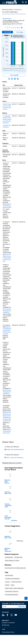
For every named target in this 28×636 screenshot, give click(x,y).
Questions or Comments (8, 622)
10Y (13, 27)
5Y (9, 27)
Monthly (7, 585)
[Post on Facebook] (12, 79)
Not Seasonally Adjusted (11, 594)
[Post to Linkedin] (18, 79)
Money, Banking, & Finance (12, 560)
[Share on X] (9, 79)
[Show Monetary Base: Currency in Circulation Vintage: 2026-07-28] (19, 35)
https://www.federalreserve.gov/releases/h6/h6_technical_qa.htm (7, 258)
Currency (7, 582)
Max (18, 27)
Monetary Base (9, 557)
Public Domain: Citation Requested (14, 588)
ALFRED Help (5, 625)
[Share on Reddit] (15, 79)
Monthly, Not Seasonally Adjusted (15, 449)
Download (19, 32)
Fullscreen (21, 71)
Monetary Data (18, 557)
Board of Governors (16, 582)
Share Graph (13, 75)
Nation (12, 585)
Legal (3, 629)
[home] (9, 2)
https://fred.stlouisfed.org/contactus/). (7, 431)
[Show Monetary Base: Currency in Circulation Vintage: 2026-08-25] (19, 37)
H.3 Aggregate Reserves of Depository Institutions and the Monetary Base (7, 119)
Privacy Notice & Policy (8, 632)
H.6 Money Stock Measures (12, 578)
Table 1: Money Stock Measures (14, 457)
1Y (5, 27)
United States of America (11, 591)
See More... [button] (14, 520)
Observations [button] (7, 18)
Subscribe (22, 606)
